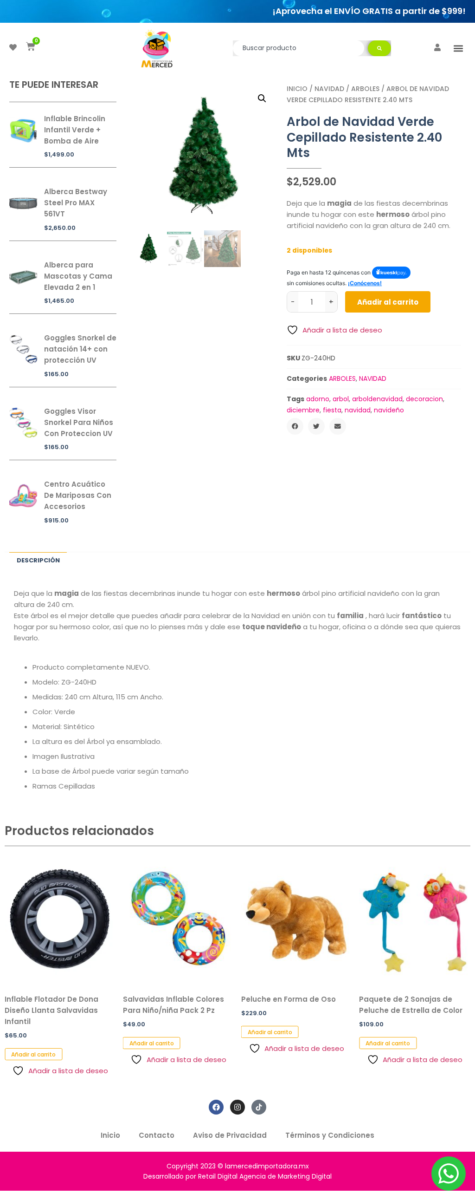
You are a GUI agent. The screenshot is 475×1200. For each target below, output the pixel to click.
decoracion (424, 399)
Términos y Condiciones (329, 1135)
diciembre (303, 410)
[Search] (379, 48)
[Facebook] (216, 1107)
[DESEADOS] (13, 47)
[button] (458, 48)
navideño (389, 410)
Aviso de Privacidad (230, 1135)
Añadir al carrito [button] (33, 1054)
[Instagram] (237, 1107)
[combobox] (298, 48)
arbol (341, 399)
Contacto (156, 1135)
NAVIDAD (329, 88)
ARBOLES (365, 88)
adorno (317, 399)
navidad (358, 410)
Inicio (297, 88)
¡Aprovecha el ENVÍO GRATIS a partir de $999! (369, 11)
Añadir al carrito (387, 302)
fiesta (332, 410)
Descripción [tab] (38, 560)
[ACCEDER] (437, 47)
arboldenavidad (377, 399)
